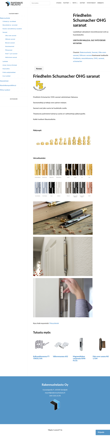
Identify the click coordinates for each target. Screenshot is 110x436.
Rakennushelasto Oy (14, 4)
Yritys (74, 3)
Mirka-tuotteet (5, 90)
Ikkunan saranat (10, 43)
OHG (96, 58)
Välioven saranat (85, 55)
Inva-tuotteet (6, 76)
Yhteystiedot (91, 3)
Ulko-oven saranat (10, 35)
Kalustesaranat (9, 46)
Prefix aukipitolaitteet (9, 72)
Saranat (94, 52)
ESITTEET (82, 3)
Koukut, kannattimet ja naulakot (12, 28)
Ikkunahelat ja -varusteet (10, 25)
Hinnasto (100, 3)
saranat (101, 58)
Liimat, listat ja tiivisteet (10, 65)
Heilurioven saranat (11, 57)
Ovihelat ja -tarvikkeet (9, 21)
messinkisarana (87, 58)
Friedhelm (77, 58)
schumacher (77, 61)
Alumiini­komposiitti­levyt (8, 85)
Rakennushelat (85, 52)
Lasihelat (5, 61)
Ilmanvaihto (6, 68)
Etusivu (58, 3)
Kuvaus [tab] (39, 69)
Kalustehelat (4, 81)
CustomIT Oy (57, 430)
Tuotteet (66, 3)
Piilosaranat (8, 50)
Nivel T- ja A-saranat (11, 53)
